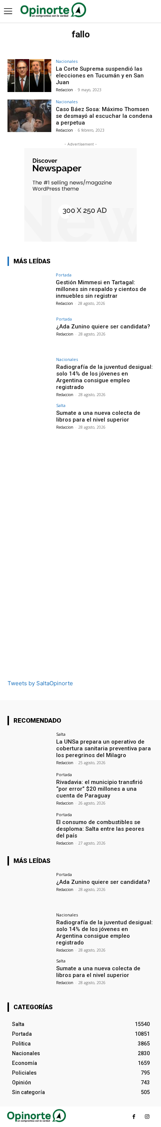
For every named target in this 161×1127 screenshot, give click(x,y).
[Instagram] (147, 1116)
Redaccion (64, 89)
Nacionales (67, 61)
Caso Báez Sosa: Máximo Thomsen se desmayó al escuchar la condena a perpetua (104, 116)
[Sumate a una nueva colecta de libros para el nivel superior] (29, 419)
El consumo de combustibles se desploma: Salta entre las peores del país (100, 829)
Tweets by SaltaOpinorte (40, 683)
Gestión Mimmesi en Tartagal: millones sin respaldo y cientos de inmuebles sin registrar (101, 289)
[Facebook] (133, 1116)
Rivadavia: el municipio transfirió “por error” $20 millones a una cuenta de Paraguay (99, 789)
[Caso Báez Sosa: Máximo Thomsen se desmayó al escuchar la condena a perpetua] (29, 115)
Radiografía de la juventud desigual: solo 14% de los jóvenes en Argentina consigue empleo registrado (104, 377)
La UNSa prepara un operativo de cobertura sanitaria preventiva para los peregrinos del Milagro (103, 748)
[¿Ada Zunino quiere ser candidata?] (29, 333)
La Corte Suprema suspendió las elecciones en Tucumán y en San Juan (100, 75)
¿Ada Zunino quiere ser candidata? (103, 326)
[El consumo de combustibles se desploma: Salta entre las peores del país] (29, 828)
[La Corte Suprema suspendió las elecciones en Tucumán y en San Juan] (29, 75)
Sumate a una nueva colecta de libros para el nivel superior (98, 416)
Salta (61, 405)
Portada (64, 275)
